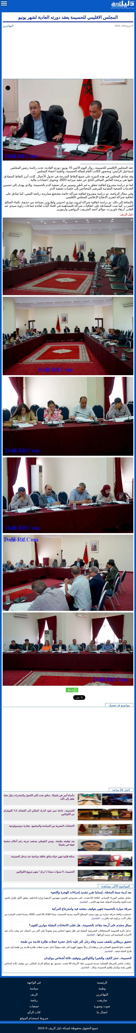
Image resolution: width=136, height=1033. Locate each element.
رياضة (34, 1000)
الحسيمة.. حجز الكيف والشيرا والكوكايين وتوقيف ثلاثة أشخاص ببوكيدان (88, 958)
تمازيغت (102, 1000)
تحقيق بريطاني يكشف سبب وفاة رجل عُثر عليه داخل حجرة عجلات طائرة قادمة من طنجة (76, 941)
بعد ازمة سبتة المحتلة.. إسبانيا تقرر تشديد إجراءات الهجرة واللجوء (91, 892)
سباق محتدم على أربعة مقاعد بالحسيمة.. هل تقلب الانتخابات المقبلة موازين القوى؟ (80, 925)
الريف (34, 994)
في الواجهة (34, 982)
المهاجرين (8, 26)
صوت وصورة (102, 1006)
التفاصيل (83, 901)
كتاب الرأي (34, 1012)
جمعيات (34, 1006)
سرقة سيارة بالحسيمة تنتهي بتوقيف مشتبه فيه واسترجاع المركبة (92, 908)
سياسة (34, 988)
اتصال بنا (102, 1012)
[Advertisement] (68, 54)
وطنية (102, 988)
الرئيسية (102, 982)
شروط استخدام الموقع (34, 1018)
